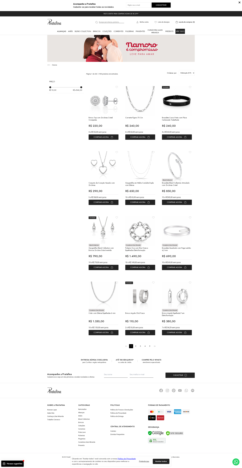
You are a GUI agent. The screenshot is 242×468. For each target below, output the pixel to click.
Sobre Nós (50, 413)
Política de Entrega (117, 416)
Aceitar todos (161, 461)
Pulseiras (129, 31)
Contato (113, 431)
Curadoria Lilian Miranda (155, 31)
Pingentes (140, 31)
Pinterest (174, 390)
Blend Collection (83, 31)
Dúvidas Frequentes (117, 434)
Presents (169, 31)
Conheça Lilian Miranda (55, 416)
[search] (96, 22)
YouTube (180, 390)
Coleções (107, 31)
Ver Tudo (180, 31)
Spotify (192, 390)
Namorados (82, 409)
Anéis (70, 31)
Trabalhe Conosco (53, 420)
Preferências (144, 461)
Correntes (118, 31)
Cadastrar (178, 375)
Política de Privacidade (118, 413)
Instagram (167, 390)
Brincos (96, 31)
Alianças (61, 31)
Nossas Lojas (52, 410)
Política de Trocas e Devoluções (121, 410)
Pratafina (54, 22)
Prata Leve (82, 432)
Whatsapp (186, 390)
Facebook (161, 390)
